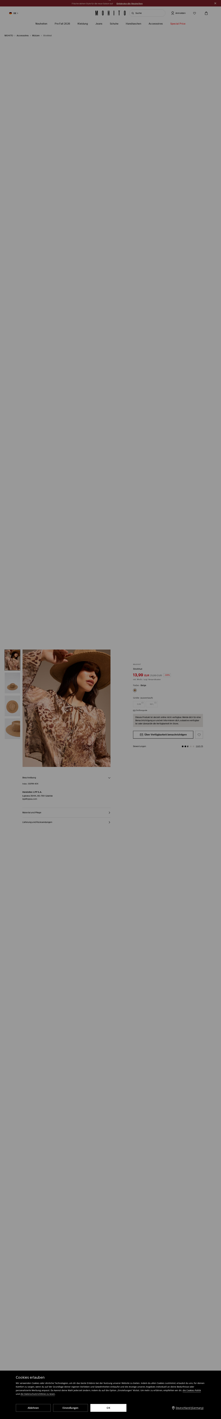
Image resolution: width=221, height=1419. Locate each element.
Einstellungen (70, 1408)
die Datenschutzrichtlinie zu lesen (37, 1394)
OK (108, 1408)
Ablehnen (33, 1408)
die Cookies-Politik (192, 1390)
